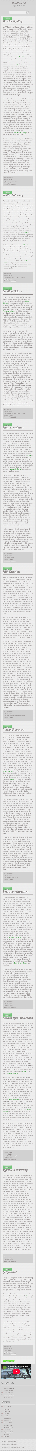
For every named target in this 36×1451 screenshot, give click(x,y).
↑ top (22, 1447)
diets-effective (19, 715)
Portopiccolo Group (20, 132)
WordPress (17, 1447)
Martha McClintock (13, 1073)
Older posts (9, 1361)
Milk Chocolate (11, 571)
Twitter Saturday (13, 195)
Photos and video (21, 413)
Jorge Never (10, 1272)
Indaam (14, 1444)
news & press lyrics (12, 181)
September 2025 (8, 1432)
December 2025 (8, 1425)
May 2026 (7, 1414)
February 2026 (8, 1420)
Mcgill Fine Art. (11, 1441)
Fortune (26, 233)
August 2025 (7, 1434)
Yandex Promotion (13, 729)
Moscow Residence (13, 427)
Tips (24, 715)
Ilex (27, 1296)
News (11, 183)
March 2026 (7, 1418)
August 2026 (7, 1407)
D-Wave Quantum (15, 937)
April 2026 (7, 1416)
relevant (23, 277)
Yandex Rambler (8, 771)
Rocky (10, 179)
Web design (15, 877)
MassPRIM (14, 779)
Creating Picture (12, 291)
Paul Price (22, 57)
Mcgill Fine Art (19, 3)
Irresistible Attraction (15, 891)
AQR (29, 455)
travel (12, 557)
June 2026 (7, 1411)
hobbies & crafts (11, 413)
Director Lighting (13, 21)
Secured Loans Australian (18, 1018)
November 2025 (8, 1427)
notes (12, 277)
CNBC (24, 1071)
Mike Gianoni (18, 65)
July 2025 (7, 1436)
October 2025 (8, 1430)
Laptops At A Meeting (15, 1170)
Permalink (13, 184)
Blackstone (26, 245)
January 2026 (8, 1423)
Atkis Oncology (14, 1099)
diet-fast (12, 715)
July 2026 (7, 1409)
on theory (17, 277)
